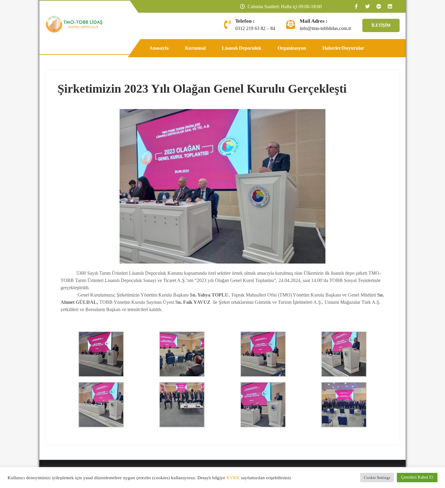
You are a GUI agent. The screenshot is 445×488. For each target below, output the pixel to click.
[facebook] (356, 6)
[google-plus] (378, 6)
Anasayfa (159, 48)
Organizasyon (292, 48)
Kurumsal (195, 48)
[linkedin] (389, 6)
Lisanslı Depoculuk (241, 48)
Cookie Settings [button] (377, 477)
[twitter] (367, 6)
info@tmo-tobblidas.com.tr (325, 28)
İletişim (381, 25)
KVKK (233, 477)
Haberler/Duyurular (343, 48)
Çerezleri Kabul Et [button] (417, 477)
